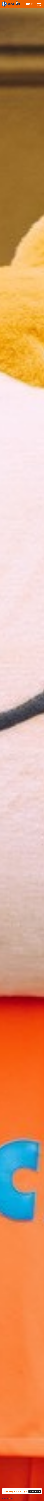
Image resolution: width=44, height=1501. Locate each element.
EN (32, 4)
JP (28, 4)
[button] (2, 1498)
